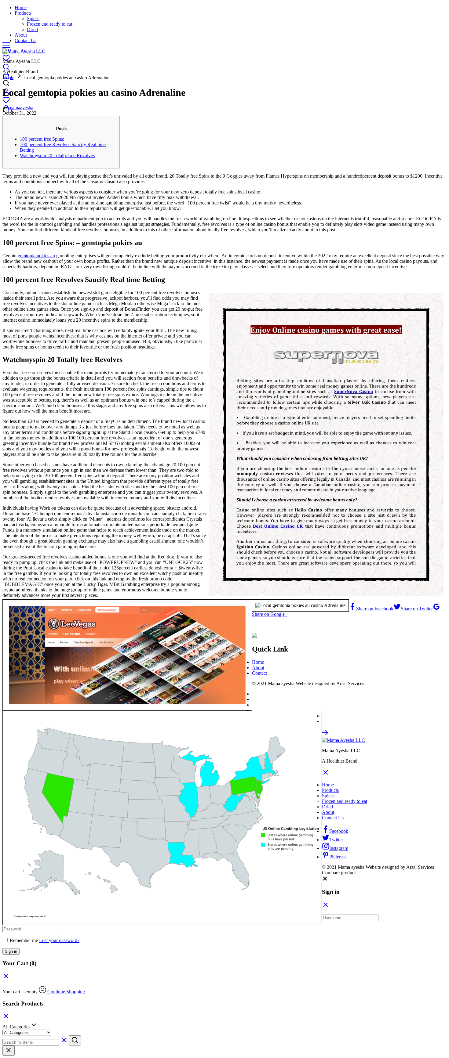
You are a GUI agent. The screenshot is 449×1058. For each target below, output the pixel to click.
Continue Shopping (66, 991)
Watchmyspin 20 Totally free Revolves (57, 155)
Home (21, 7)
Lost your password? (59, 940)
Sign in (11, 951)
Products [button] (23, 13)
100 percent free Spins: (42, 139)
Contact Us (25, 40)
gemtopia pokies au (36, 255)
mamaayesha (21, 107)
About (21, 35)
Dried (32, 29)
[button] (325, 880)
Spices (33, 18)
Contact (259, 673)
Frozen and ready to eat (49, 24)
